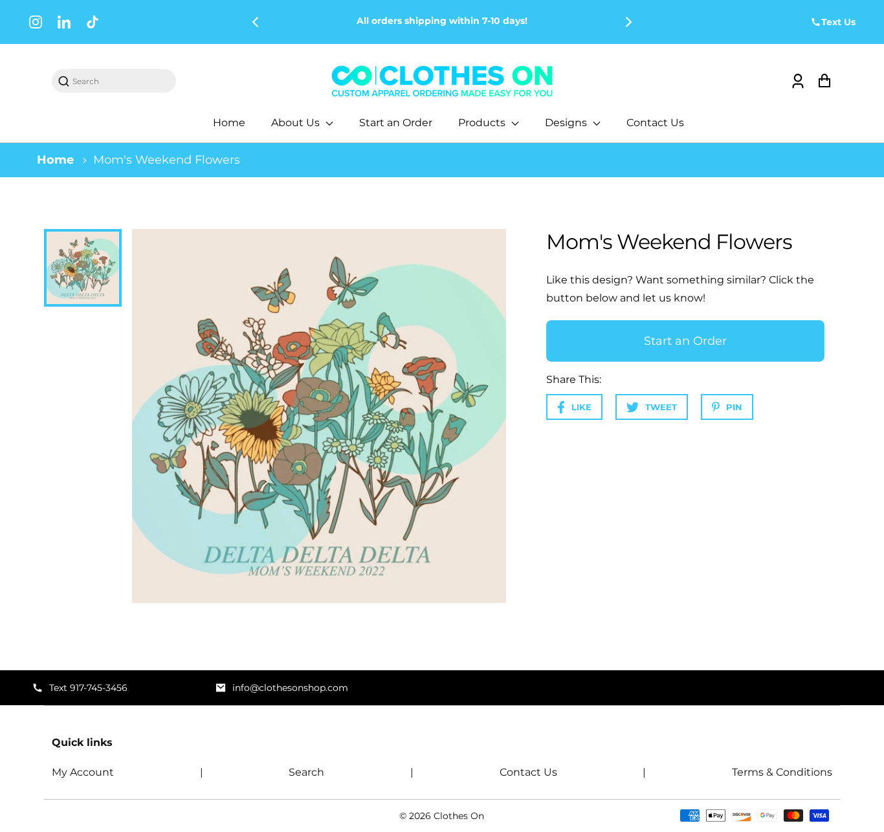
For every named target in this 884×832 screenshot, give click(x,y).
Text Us (838, 22)
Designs (567, 122)
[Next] (627, 22)
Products (483, 122)
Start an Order (395, 122)
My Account (83, 772)
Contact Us (655, 122)
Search (306, 772)
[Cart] (824, 81)
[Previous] (256, 22)
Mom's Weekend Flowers (166, 160)
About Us (296, 122)
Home (229, 122)
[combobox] (120, 81)
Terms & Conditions (782, 772)
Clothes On (459, 816)
